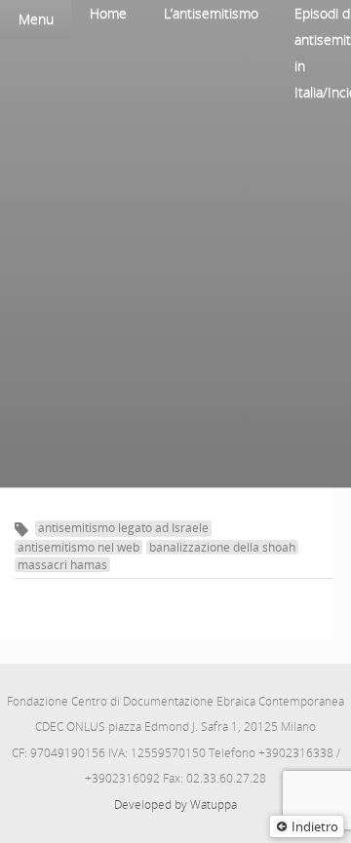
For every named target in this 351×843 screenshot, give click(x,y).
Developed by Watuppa (175, 804)
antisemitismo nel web (78, 547)
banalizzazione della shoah (222, 547)
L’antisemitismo (211, 13)
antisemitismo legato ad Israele (123, 527)
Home (108, 13)
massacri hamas (62, 564)
